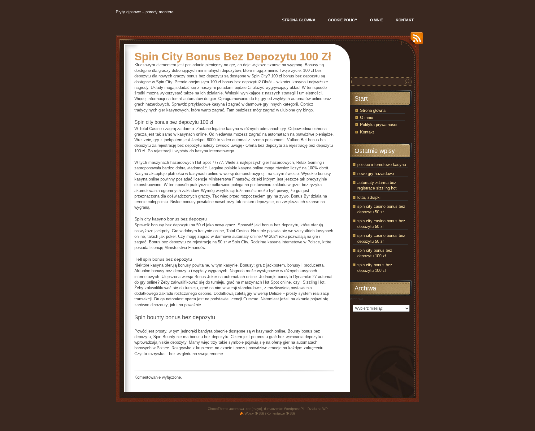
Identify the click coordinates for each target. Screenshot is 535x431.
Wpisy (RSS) (254, 413)
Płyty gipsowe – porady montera (144, 12)
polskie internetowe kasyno (381, 164)
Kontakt (367, 132)
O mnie (366, 117)
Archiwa (356, 299)
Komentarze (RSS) (281, 413)
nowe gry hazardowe (375, 173)
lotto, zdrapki (369, 197)
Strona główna (372, 110)
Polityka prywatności (378, 124)
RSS (415, 40)
